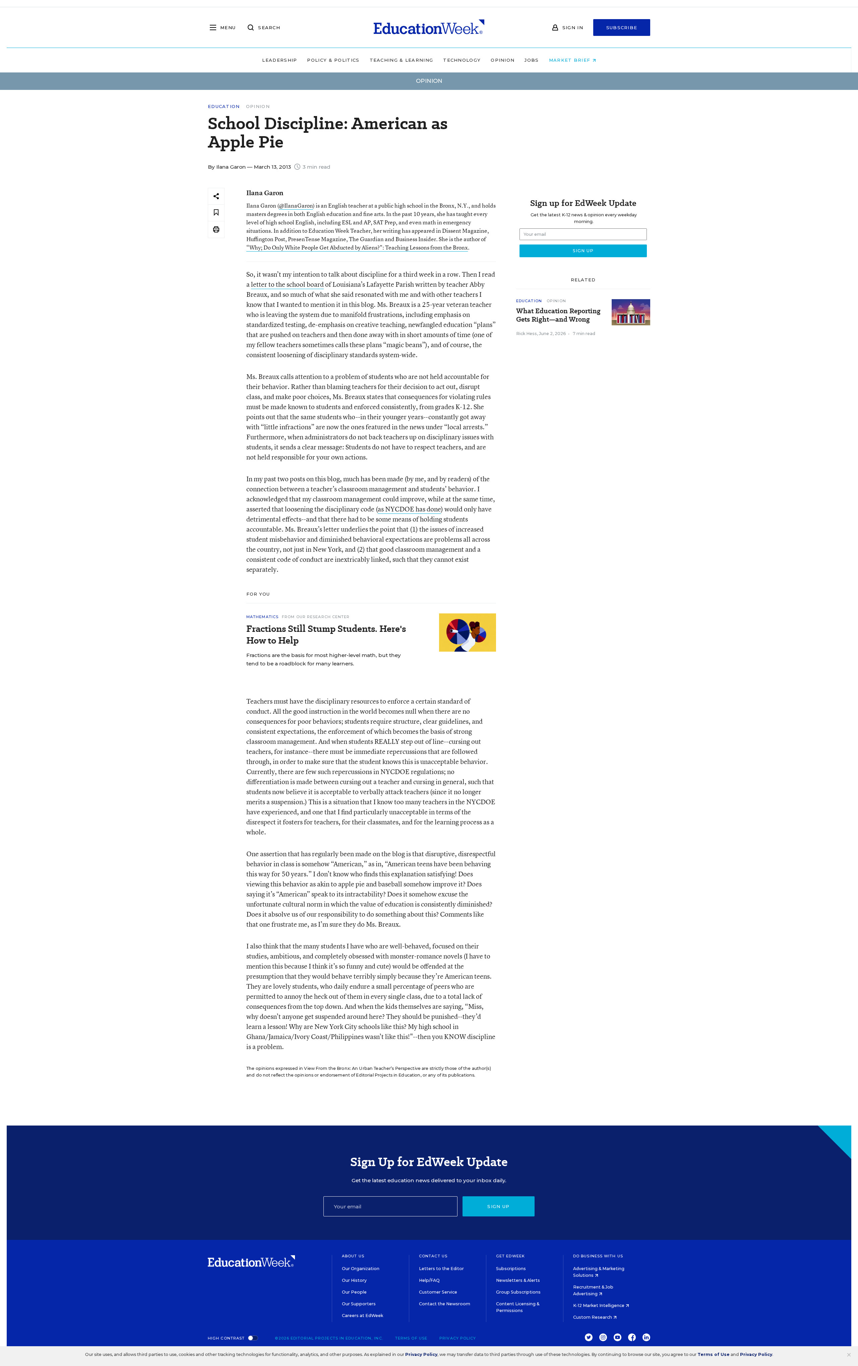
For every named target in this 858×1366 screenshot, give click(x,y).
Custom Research (593, 1317)
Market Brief (570, 60)
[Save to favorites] (216, 213)
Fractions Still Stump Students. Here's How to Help (326, 634)
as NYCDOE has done (409, 508)
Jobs (532, 60)
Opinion (502, 60)
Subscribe (621, 27)
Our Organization (360, 1268)
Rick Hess (526, 333)
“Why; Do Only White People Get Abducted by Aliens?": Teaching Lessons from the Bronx (357, 247)
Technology (462, 60)
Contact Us (433, 1256)
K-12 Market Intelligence (599, 1305)
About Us (353, 1256)
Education (224, 106)
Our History (354, 1280)
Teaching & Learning (401, 60)
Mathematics (262, 616)
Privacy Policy (457, 1338)
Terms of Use (411, 1338)
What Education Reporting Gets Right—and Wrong (558, 315)
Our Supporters (359, 1303)
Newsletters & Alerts (518, 1280)
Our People (354, 1292)
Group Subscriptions (518, 1292)
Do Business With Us (598, 1256)
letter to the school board (287, 284)
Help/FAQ (429, 1280)
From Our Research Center (316, 616)
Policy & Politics (333, 60)
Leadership (279, 60)
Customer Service (438, 1292)
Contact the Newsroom (444, 1303)
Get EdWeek (510, 1256)
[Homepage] (429, 27)
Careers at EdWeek (362, 1315)
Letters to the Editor (441, 1268)
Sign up (498, 1206)
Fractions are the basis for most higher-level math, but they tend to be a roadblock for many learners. (323, 659)
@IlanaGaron (296, 205)
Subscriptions (511, 1268)
